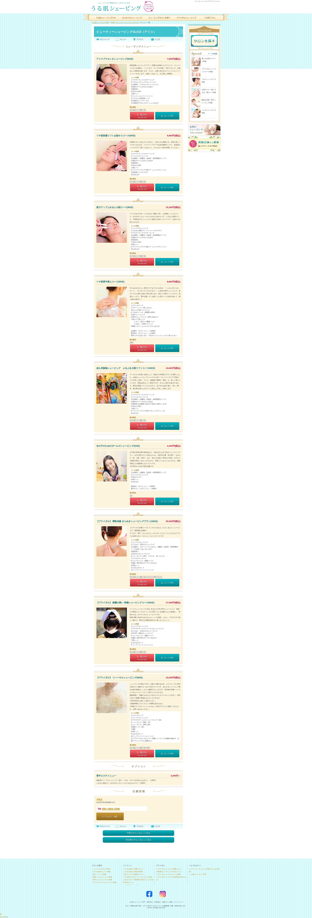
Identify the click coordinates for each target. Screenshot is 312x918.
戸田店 (99, 800)
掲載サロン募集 (167, 902)
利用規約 (157, 902)
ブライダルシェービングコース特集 (104, 882)
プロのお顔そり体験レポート (133, 869)
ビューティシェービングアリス (128, 23)
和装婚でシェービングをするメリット (169, 872)
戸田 (113, 23)
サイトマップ (178, 902)
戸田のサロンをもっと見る (138, 833)
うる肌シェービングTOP (100, 23)
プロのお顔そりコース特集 (102, 872)
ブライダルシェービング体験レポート (169, 869)
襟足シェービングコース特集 (102, 877)
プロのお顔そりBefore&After (133, 872)
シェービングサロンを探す (102, 869)
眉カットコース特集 (99, 874)
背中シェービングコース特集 (102, 880)
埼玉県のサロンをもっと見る (138, 840)
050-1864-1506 (111, 808)
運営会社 (150, 902)
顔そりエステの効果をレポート (134, 874)
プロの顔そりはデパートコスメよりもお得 (138, 877)
